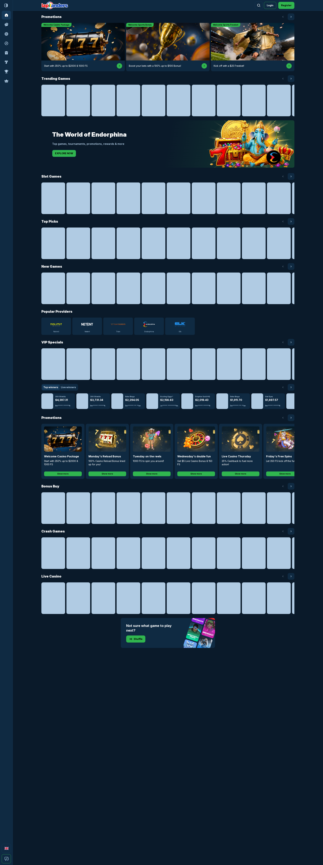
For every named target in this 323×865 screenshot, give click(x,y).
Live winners (68, 387)
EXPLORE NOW (64, 153)
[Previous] (283, 16)
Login (270, 5)
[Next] (291, 16)
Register (286, 5)
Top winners (50, 387)
